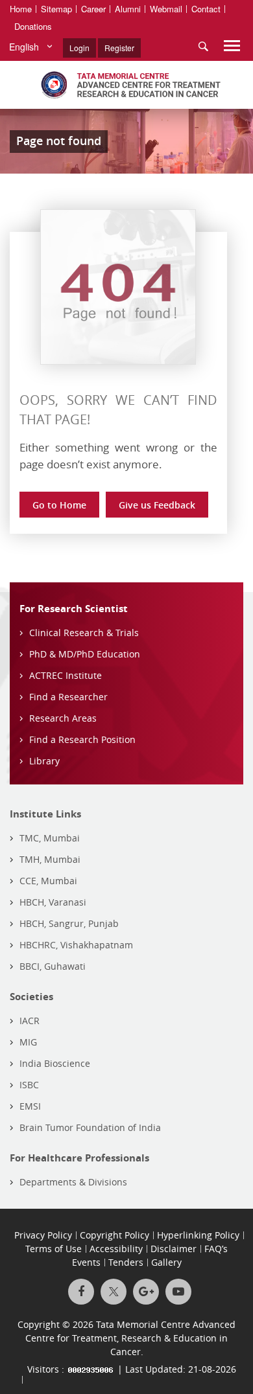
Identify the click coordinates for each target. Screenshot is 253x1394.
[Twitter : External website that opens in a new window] (113, 1292)
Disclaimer (174, 1248)
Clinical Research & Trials (84, 632)
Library (44, 761)
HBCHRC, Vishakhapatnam (76, 945)
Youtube (178, 1292)
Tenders (125, 1262)
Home (21, 9)
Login (79, 47)
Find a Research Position (82, 739)
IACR (29, 1020)
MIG (28, 1042)
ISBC (29, 1085)
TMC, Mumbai (49, 838)
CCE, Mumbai (48, 880)
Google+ (146, 1292)
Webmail (166, 9)
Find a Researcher (68, 697)
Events (86, 1262)
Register (119, 47)
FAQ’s (216, 1248)
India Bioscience (54, 1063)
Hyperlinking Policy (198, 1235)
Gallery (166, 1262)
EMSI (30, 1106)
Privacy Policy (43, 1235)
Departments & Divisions (73, 1182)
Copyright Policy (114, 1235)
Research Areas (63, 718)
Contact (206, 9)
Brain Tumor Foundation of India (90, 1127)
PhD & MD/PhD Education (84, 654)
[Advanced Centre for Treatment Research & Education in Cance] (126, 85)
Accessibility (116, 1248)
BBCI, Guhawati (52, 966)
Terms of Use (53, 1248)
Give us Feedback (157, 505)
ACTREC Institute (65, 675)
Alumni (128, 9)
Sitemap (56, 9)
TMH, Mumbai (49, 859)
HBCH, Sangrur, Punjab (69, 923)
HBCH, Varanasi (52, 902)
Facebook (81, 1292)
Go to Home (59, 505)
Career (93, 9)
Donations (33, 26)
